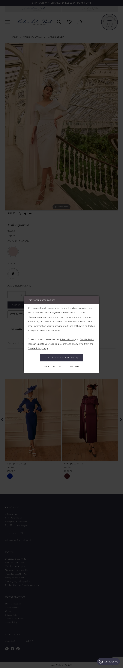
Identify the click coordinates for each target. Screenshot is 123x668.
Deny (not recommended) (61, 367)
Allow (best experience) (61, 358)
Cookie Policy (87, 339)
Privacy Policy (67, 339)
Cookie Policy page (38, 348)
